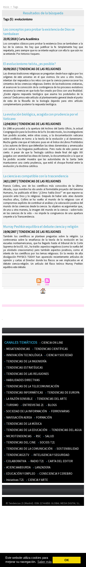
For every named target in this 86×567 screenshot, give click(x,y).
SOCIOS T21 (47, 442)
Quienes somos (12, 514)
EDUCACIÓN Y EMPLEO (20, 473)
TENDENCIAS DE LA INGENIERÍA (26, 361)
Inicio (6, 7)
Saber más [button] (44, 561)
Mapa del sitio (11, 532)
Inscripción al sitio (14, 538)
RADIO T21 (37, 461)
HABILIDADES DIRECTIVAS (23, 380)
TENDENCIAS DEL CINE (21, 442)
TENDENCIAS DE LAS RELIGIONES (27, 374)
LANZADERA (42, 467)
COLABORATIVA (16, 461)
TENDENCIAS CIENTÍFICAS (51, 349)
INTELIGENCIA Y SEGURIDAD (51, 455)
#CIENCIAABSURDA (18, 467)
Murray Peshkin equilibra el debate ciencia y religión (40, 226)
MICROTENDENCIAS (19, 436)
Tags (15, 7)
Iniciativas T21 (15, 480)
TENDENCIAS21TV (17, 455)
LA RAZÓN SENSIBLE (19, 399)
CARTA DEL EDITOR (60, 461)
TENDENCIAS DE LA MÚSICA (24, 424)
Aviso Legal (10, 520)
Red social (10, 550)
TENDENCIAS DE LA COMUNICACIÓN (29, 449)
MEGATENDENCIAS (18, 349)
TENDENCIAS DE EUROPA (63, 392)
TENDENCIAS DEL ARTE (51, 399)
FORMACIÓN (43, 417)
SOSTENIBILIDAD (67, 449)
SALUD (49, 436)
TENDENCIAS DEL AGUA (66, 430)
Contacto (9, 526)
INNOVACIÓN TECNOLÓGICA (24, 355)
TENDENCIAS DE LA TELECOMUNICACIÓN (32, 386)
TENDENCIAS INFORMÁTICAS (24, 392)
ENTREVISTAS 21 (33, 405)
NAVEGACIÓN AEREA (19, 417)
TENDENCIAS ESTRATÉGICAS (24, 367)
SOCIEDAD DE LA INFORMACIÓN (26, 411)
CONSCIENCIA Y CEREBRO (55, 473)
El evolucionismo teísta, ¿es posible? (29, 64)
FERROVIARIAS (60, 411)
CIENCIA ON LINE (52, 342)
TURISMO (12, 405)
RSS (6, 544)
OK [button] (66, 560)
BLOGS (52, 405)
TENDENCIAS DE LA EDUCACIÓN (26, 430)
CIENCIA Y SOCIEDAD (59, 355)
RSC (38, 436)
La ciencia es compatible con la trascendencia (35, 176)
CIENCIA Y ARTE (37, 480)
